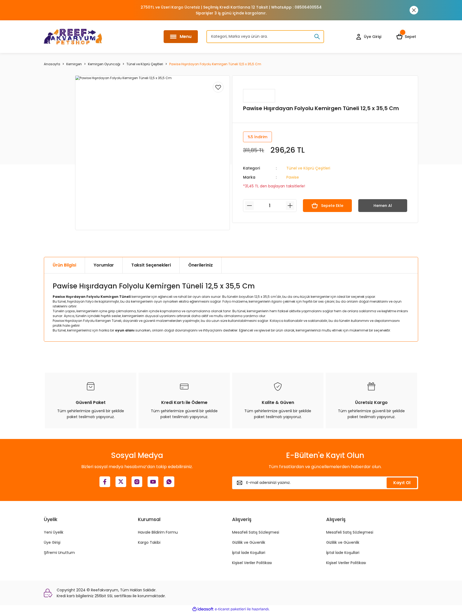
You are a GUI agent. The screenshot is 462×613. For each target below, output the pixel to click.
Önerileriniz (200, 265)
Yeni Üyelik (53, 532)
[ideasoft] (203, 609)
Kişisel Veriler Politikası (252, 562)
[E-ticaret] (230, 609)
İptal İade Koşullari (248, 552)
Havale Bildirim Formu (158, 532)
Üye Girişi (52, 542)
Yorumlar (104, 265)
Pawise (292, 177)
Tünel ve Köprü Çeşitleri (308, 168)
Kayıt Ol (401, 483)
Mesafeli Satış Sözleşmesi (255, 532)
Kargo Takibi (149, 542)
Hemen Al (383, 205)
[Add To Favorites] (218, 87)
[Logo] (73, 36)
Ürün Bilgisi (64, 265)
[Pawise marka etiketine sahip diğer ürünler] (259, 95)
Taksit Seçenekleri (151, 265)
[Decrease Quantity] (249, 205)
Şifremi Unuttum (59, 552)
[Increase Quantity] (290, 205)
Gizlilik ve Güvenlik (248, 542)
